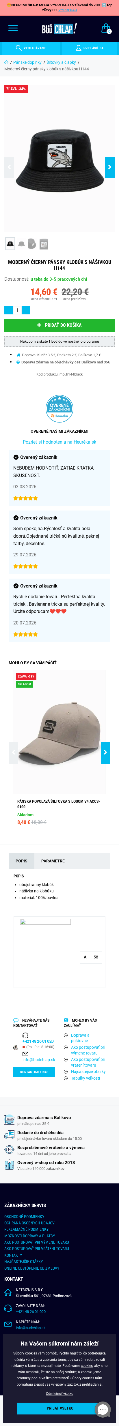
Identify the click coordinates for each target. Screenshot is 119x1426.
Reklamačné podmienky (26, 1229)
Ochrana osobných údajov (29, 1223)
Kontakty (13, 1255)
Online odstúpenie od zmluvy (31, 1268)
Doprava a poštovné (80, 1038)
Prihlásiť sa (93, 48)
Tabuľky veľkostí (85, 1078)
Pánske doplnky (27, 62)
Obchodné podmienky (24, 1216)
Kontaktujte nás (34, 1072)
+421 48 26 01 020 (31, 1311)
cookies (87, 1366)
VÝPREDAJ (67, 10)
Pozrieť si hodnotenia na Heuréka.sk (59, 442)
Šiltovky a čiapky (61, 62)
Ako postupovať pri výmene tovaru (88, 1050)
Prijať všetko (60, 1408)
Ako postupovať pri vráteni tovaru (36, 1248)
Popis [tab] (21, 861)
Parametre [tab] (53, 861)
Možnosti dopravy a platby (29, 1236)
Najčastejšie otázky (88, 1071)
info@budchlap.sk (39, 1059)
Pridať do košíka (63, 325)
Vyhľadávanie (34, 48)
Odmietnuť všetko (59, 1394)
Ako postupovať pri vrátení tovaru (88, 1062)
